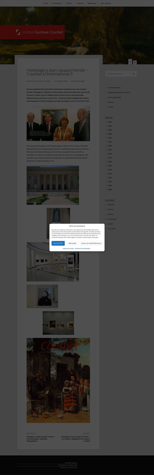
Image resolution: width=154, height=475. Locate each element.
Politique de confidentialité (82, 248)
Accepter (58, 243)
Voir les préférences (91, 243)
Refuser (72, 243)
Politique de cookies (68, 248)
